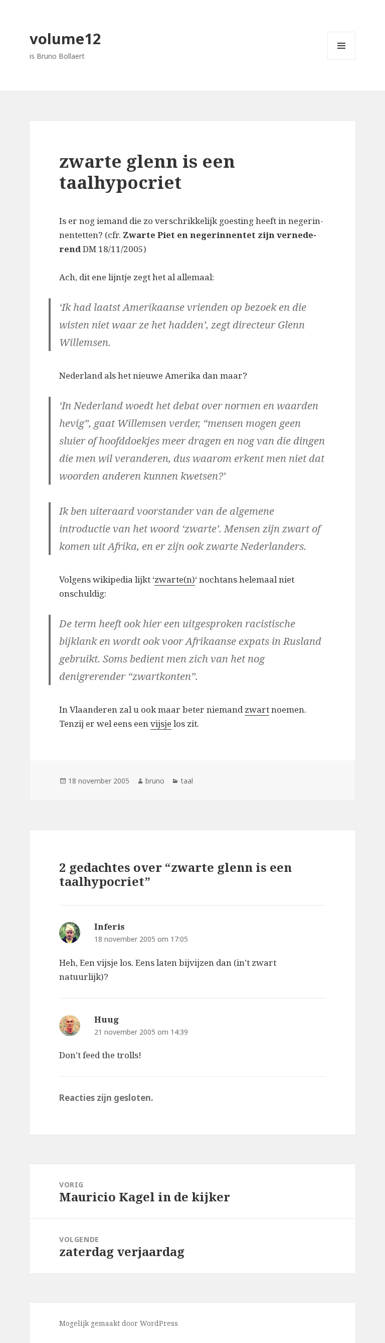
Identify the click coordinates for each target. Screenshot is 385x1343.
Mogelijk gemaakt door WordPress (118, 1323)
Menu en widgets (341, 59)
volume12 (65, 38)
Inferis (109, 926)
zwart (257, 709)
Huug (106, 1019)
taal (186, 781)
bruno (154, 781)
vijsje (160, 723)
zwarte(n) (174, 579)
